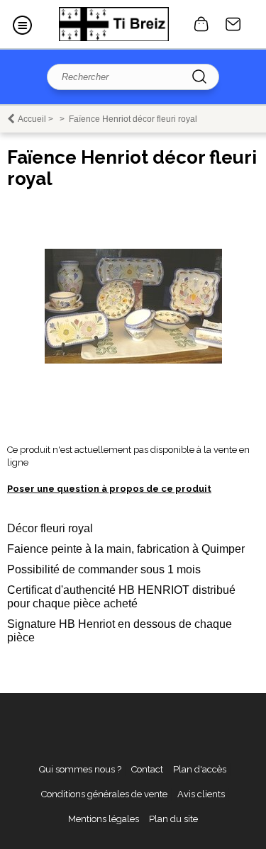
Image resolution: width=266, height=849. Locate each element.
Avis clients (201, 794)
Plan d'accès (199, 769)
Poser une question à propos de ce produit (109, 488)
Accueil (32, 119)
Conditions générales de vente (104, 794)
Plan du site (173, 819)
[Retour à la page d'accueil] (114, 24)
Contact (233, 24)
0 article (201, 24)
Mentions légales (103, 819)
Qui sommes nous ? (80, 769)
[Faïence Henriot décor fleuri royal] (133, 360)
